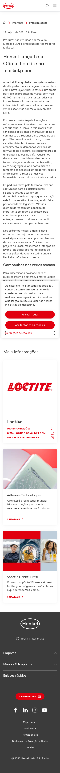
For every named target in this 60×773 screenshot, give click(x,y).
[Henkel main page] (8, 6)
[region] (29, 309)
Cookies (30, 747)
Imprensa (18, 23)
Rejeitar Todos (30, 314)
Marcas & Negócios (17, 664)
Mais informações (18, 429)
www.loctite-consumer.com (26, 433)
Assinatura (30, 728)
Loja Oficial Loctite (29, 90)
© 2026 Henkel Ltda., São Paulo (30, 758)
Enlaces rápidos (14, 675)
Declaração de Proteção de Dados (30, 741)
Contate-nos (27, 696)
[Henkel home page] (4, 23)
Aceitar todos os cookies (30, 325)
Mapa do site (30, 722)
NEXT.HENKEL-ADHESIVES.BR (23, 438)
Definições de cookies (18, 333)
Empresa (9, 653)
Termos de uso (30, 734)
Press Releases (38, 23)
